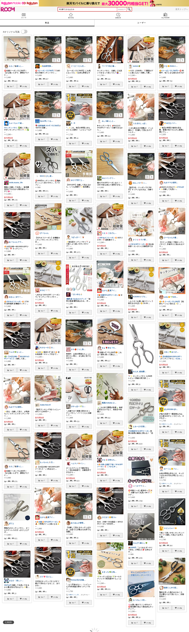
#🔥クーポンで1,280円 (170, 302)
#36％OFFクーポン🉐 (139, 244)
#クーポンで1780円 (46, 71)
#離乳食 (69, 299)
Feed (23, 15)
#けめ (178, 359)
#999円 (133, 548)
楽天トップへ (181, 9)
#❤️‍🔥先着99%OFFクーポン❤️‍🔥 (108, 295)
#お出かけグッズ (79, 299)
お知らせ (118, 15)
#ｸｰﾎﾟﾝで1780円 (52, 126)
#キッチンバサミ (11, 128)
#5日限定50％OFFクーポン (139, 431)
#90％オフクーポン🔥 (108, 238)
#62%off (7, 585)
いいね (24, 86)
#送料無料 (41, 126)
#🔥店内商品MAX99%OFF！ (170, 357)
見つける (70, 15)
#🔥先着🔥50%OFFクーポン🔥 (48, 522)
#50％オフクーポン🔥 (15, 302)
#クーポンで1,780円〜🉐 (171, 71)
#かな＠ (112, 467)
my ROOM (165, 15)
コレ (10, 86)
